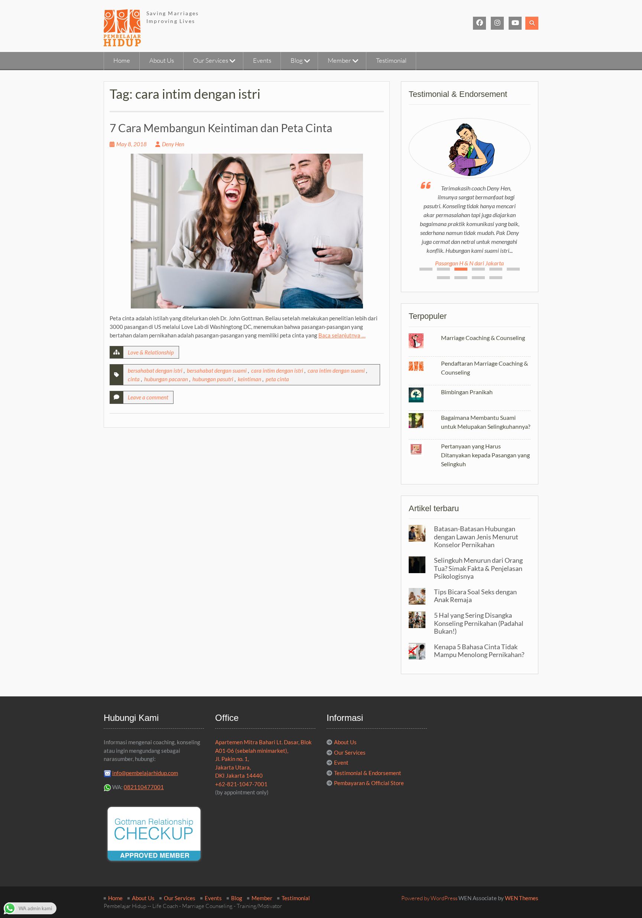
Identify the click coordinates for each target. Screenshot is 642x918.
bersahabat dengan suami (217, 370)
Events (262, 60)
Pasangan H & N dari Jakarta (469, 263)
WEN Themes (521, 898)
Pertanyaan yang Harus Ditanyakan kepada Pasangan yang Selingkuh (485, 454)
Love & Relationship (151, 352)
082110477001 (144, 787)
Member (339, 60)
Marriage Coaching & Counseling (483, 337)
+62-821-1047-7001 (241, 784)
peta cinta (277, 379)
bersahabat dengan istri (155, 370)
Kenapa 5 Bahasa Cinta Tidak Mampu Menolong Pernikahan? (479, 651)
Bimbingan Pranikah (467, 391)
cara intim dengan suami (336, 370)
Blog (297, 60)
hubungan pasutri (212, 379)
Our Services (210, 60)
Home (121, 60)
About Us (161, 60)
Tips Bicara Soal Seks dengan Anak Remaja (475, 596)
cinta (134, 379)
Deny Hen (173, 144)
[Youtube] (515, 23)
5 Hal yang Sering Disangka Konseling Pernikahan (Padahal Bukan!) (478, 623)
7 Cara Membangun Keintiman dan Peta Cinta (221, 127)
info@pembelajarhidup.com (145, 773)
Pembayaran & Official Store (369, 783)
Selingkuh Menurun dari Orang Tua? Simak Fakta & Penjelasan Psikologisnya (478, 568)
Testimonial (391, 60)
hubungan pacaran (166, 379)
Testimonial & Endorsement (367, 773)
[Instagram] (497, 23)
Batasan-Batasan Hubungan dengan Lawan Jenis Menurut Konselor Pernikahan (476, 537)
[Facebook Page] (479, 23)
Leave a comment (148, 397)
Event (341, 762)
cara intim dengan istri (277, 370)
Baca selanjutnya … (342, 335)
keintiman (249, 379)
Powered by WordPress (429, 898)
